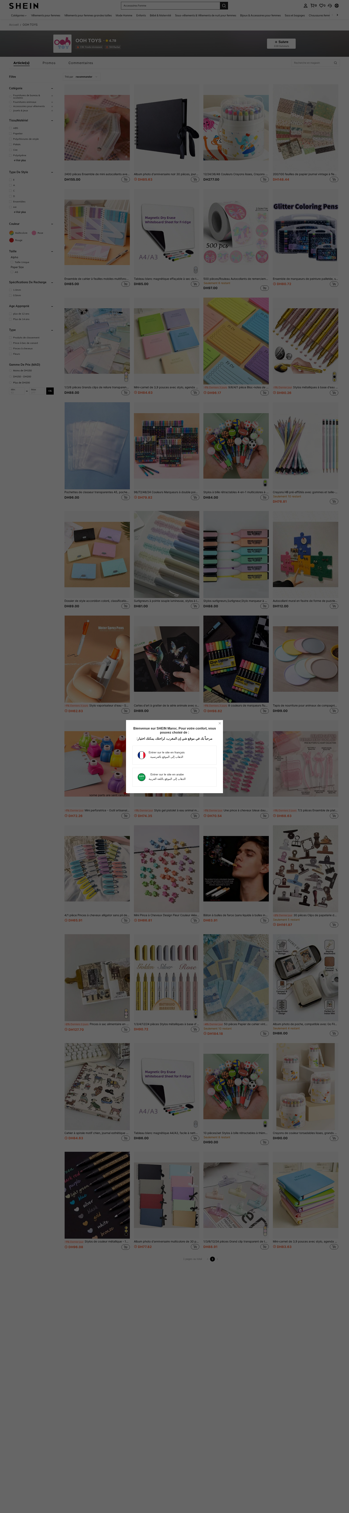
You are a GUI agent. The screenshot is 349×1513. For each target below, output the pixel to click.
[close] (220, 723)
